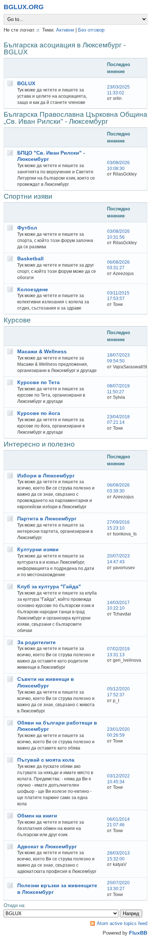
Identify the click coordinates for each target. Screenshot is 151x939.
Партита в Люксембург (47, 518)
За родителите (36, 642)
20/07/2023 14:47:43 (118, 558)
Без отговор (91, 30)
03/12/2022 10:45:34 (118, 778)
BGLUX (26, 83)
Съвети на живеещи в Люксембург (45, 682)
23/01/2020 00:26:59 (118, 732)
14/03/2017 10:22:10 (118, 605)
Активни (65, 30)
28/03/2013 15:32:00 (118, 856)
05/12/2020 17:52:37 (118, 691)
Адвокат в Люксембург (47, 846)
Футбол (27, 228)
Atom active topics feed (122, 923)
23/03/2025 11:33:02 (118, 89)
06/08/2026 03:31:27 (118, 265)
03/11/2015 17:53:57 (118, 295)
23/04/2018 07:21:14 (118, 419)
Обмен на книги (37, 816)
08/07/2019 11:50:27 (118, 388)
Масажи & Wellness (42, 351)
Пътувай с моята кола (45, 760)
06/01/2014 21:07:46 (118, 822)
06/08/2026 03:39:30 (118, 488)
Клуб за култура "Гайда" (49, 586)
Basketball (30, 258)
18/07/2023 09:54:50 (118, 358)
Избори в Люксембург (46, 475)
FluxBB (138, 933)
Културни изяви (38, 549)
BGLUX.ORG (24, 7)
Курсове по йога (38, 413)
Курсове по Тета (38, 382)
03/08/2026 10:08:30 (118, 165)
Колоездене (32, 289)
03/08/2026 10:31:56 (118, 234)
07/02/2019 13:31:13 (118, 651)
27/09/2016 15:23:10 (118, 525)
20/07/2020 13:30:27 (118, 885)
